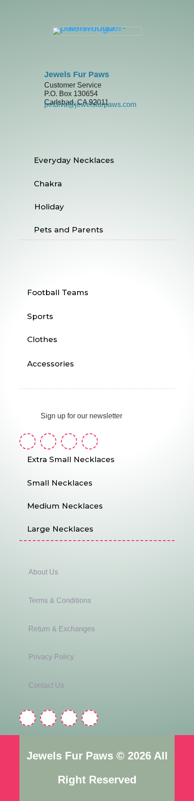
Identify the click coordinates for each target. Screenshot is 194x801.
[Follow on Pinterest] (69, 441)
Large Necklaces (60, 528)
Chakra (48, 183)
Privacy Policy (51, 657)
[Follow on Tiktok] (90, 441)
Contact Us (46, 685)
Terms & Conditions (59, 600)
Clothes (42, 339)
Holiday (49, 206)
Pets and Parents (68, 229)
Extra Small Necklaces (71, 459)
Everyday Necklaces (74, 160)
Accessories (50, 363)
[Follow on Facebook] (27, 441)
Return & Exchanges (61, 629)
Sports (40, 316)
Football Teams (57, 292)
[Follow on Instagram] (48, 441)
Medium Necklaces (65, 505)
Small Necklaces (59, 482)
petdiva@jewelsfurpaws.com (90, 104)
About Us (43, 572)
